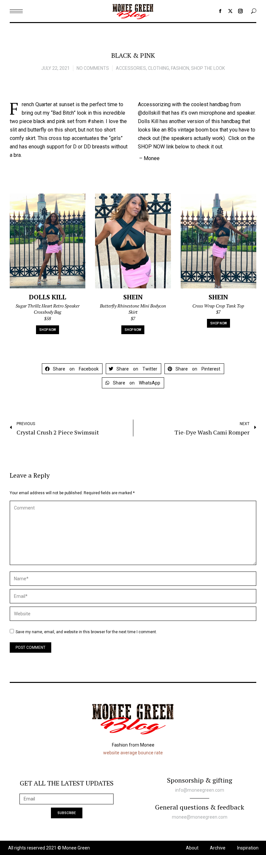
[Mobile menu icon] (16, 11)
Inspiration (248, 848)
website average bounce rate (133, 752)
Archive (217, 848)
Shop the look (208, 68)
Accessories (131, 68)
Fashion (180, 68)
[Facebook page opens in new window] (220, 11)
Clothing (158, 68)
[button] (72, 368)
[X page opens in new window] (230, 11)
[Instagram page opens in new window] (240, 11)
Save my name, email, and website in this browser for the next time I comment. (86, 632)
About (192, 848)
